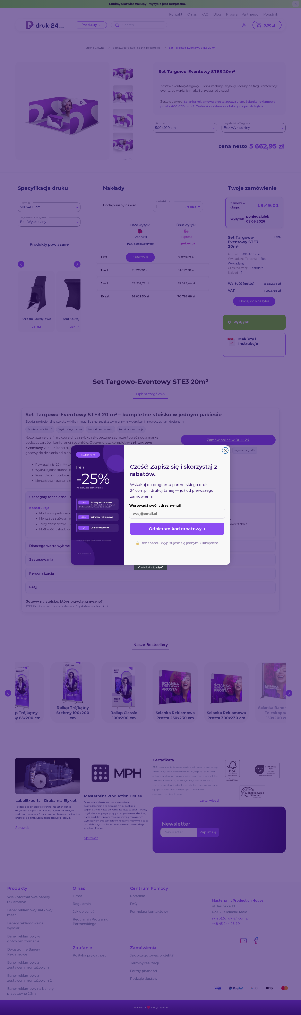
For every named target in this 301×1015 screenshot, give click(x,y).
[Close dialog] (225, 450)
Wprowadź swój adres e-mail (155, 506)
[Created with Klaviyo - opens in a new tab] (150, 567)
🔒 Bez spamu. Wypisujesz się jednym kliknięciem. (177, 543)
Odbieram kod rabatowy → (177, 528)
